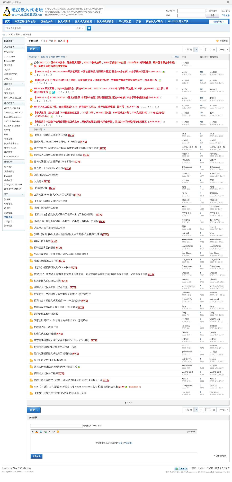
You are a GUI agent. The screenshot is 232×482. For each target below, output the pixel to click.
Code (53, 431)
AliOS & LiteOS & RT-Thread (12, 122)
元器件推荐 (9, 171)
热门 (48, 57)
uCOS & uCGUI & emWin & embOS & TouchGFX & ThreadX (12, 108)
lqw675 (213, 359)
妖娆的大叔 (215, 319)
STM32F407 (9, 61)
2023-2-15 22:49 (217, 335)
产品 (138, 21)
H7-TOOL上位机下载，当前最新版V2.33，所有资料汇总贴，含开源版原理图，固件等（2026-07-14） (87, 106)
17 (73, 92)
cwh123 (185, 339)
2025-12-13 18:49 (217, 176)
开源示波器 (9, 93)
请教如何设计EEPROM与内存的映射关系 (55, 367)
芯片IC (7, 208)
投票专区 (8, 213)
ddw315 (185, 345)
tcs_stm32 (186, 326)
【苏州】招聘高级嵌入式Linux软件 (52, 267)
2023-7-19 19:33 (217, 308)
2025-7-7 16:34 (216, 216)
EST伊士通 (187, 213)
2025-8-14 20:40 (217, 196)
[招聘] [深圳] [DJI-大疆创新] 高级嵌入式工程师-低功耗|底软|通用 (68, 234)
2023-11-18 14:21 (217, 282)
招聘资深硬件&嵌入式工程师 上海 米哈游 (56, 307)
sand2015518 (187, 372)
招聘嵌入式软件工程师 (46, 373)
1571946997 (215, 173)
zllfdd (184, 206)
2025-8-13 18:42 (217, 202)
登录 (121, 443)
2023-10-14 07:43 (217, 295)
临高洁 (213, 98)
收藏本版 (224, 41)
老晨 (184, 187)
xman (184, 134)
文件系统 (8, 139)
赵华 (212, 113)
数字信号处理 (10, 148)
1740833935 (187, 167)
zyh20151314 (187, 240)
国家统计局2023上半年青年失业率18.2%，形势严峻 (61, 320)
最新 (43, 57)
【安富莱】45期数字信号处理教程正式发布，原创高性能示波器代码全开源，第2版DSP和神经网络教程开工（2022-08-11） (98, 121)
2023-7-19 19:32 (217, 315)
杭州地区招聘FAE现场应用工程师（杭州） (56, 347)
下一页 (222, 49)
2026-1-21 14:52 (217, 169)
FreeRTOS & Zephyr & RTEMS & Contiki (12, 117)
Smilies (58, 431)
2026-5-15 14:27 (217, 149)
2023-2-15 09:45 (217, 341)
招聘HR (185, 153)
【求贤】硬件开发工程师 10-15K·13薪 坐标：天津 (60, 393)
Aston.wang (187, 266)
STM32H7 (8, 52)
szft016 (185, 140)
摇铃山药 (186, 200)
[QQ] (181, 468)
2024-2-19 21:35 (217, 269)
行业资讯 (8, 204)
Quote (49, 431)
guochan (185, 180)
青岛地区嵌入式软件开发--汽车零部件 (54, 161)
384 (201, 72)
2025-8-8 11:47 (216, 209)
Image (41, 431)
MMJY (185, 379)
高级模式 (191, 431)
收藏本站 (17, 2)
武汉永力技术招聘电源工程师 (49, 227)
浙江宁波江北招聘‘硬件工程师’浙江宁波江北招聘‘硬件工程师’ (66, 148)
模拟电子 (8, 180)
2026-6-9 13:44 (216, 143)
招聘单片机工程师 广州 (46, 327)
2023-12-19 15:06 (217, 275)
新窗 (177, 57)
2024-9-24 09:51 (217, 242)
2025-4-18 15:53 (217, 222)
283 (201, 122)
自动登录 (213, 11)
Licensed (27, 468)
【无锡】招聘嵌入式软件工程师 (50, 201)
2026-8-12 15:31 (217, 83)
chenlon (185, 332)
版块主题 (38, 129)
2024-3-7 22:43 (216, 262)
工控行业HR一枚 (189, 147)
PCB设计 (8, 176)
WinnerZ (185, 273)
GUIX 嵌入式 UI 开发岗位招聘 (50, 360)
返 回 (189, 49)
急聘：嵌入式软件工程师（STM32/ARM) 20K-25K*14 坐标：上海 (68, 380)
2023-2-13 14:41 (217, 348)
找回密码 (225, 11)
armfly (184, 72)
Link (45, 431)
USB (6, 134)
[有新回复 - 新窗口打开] (31, 136)
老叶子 (213, 160)
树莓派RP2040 (10, 74)
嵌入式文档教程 (83, 21)
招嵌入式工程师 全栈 (45, 333)
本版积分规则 (220, 455)
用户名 (169, 11)
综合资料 (8, 167)
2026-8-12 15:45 (217, 74)
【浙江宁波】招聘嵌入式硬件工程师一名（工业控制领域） (65, 214)
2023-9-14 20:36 (217, 302)
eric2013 (185, 63)
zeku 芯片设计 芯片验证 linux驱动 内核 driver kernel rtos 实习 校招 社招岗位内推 (76, 386)
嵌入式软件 (9, 103)
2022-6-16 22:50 (217, 394)
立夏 (212, 180)
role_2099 (186, 392)
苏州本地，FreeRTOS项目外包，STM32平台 (57, 141)
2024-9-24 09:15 (217, 249)
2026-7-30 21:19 (217, 91)
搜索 (79, 28)
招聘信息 (27, 34)
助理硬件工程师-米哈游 (46, 314)
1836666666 (187, 352)
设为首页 (7, 2)
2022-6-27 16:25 (217, 388)
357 (201, 105)
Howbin (213, 385)
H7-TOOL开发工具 (178, 21)
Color (36, 431)
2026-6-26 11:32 (216, 136)
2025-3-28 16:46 (217, 229)
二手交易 (8, 221)
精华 (58, 57)
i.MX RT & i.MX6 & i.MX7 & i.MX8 (13, 189)
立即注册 (225, 15)
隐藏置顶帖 (177, 72)
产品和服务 (9, 47)
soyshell (213, 89)
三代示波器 (125, 21)
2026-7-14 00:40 (217, 108)
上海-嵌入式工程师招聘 (46, 175)
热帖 (53, 57)
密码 (168, 15)
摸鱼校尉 (186, 160)
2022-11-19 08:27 (217, 361)
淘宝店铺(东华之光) (25, 21)
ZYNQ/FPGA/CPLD (13, 185)
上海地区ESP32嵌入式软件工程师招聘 (54, 194)
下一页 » (128, 403)
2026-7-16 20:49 (217, 100)
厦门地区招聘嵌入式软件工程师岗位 (53, 353)
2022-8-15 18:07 (217, 381)
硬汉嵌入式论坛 (3, 34)
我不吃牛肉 (215, 220)
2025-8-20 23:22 (217, 189)
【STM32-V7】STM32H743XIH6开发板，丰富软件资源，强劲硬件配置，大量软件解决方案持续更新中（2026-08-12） (96, 80)
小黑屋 (193, 468)
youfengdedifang (188, 286)
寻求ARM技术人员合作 (46, 261)
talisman (185, 279)
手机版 (210, 468)
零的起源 (186, 220)
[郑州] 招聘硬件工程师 (46, 208)
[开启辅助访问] (225, 2)
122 (201, 113)
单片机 (7, 70)
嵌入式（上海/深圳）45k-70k (49, 168)
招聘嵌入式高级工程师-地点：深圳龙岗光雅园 (58, 155)
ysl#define (186, 293)
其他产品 (8, 78)
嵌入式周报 (64, 21)
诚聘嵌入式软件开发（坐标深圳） (52, 287)
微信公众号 (47, 21)
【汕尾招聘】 (41, 188)
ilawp (184, 306)
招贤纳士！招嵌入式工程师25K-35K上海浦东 (57, 300)
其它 (18, 34)
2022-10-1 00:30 (217, 368)
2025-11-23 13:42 (217, 182)
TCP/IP (7, 130)
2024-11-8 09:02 (216, 235)
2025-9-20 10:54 (217, 124)
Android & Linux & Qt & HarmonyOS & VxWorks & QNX (13, 113)
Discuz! (16, 468)
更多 (63, 57)
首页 (7, 21)
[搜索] (88, 28)
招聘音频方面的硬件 (44, 247)
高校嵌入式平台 (154, 21)
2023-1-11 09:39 (216, 355)
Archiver (201, 468)
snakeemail (214, 299)
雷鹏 (184, 226)
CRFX (184, 193)
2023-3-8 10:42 (216, 328)
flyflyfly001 (187, 359)
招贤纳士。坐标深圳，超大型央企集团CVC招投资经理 (62, 294)
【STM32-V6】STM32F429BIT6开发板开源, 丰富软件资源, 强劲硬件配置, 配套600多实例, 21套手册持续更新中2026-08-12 (98, 71)
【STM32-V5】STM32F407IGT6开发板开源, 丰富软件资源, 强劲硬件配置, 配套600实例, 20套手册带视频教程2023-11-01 (96, 97)
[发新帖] (34, 49)
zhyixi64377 (187, 365)
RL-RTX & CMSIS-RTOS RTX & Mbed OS (12, 126)
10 (51, 75)
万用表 (7, 89)
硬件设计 (8, 162)
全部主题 (33, 57)
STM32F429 (9, 56)
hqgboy (213, 226)
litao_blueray (187, 253)
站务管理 (8, 226)
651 (201, 89)
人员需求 (38, 181)
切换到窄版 (228, 2)
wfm (212, 233)
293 (201, 98)
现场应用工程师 (42, 241)
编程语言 (8, 152)
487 (201, 80)
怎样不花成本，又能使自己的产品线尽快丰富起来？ (61, 254)
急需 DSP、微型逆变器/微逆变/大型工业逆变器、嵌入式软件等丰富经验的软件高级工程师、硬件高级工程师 (90, 274)
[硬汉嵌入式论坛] (53, 16)
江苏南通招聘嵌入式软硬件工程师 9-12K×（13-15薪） (62, 340)
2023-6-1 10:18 (216, 322)
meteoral (185, 233)
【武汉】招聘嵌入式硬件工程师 (50, 135)
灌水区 (7, 199)
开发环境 (8, 65)
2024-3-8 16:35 (216, 255)
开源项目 (8, 84)
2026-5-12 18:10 (217, 156)
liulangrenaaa (187, 385)
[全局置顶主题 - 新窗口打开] (31, 74)
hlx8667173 (187, 299)
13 (51, 83)
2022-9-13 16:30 (217, 375)
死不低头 (214, 153)
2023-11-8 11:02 (216, 288)
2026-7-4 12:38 (216, 116)
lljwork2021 (215, 206)
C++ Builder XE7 (11, 157)
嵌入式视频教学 (105, 21)
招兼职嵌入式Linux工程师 (47, 280)
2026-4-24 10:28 (217, 163)
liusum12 (185, 173)
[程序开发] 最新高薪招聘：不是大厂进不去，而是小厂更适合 (66, 221)
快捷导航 (218, 21)
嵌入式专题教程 (11, 143)
